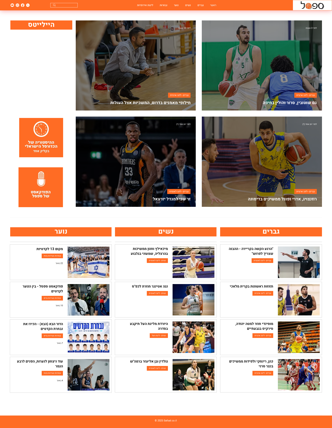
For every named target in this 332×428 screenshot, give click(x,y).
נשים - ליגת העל (159, 335)
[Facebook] (22, 5)
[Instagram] (17, 5)
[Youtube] (12, 5)
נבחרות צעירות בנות (52, 255)
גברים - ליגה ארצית (305, 95)
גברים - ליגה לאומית (178, 191)
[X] (28, 5)
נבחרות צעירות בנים (52, 298)
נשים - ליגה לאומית (157, 260)
